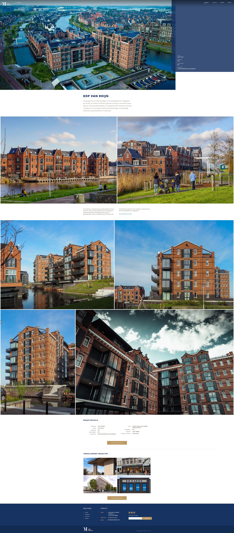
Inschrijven (146, 518)
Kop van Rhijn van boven (125, 214)
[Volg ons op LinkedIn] (129, 513)
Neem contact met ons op (117, 442)
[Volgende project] (1, 322)
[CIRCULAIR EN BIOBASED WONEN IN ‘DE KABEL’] (134, 484)
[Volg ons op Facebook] (132, 513)
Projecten (19, 2)
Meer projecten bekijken (117, 498)
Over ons (215, 2)
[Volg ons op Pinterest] (134, 513)
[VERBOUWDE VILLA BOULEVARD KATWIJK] (100, 466)
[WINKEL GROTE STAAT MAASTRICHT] (134, 466)
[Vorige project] (232, 322)
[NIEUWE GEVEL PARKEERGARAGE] (100, 484)
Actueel (222, 2)
